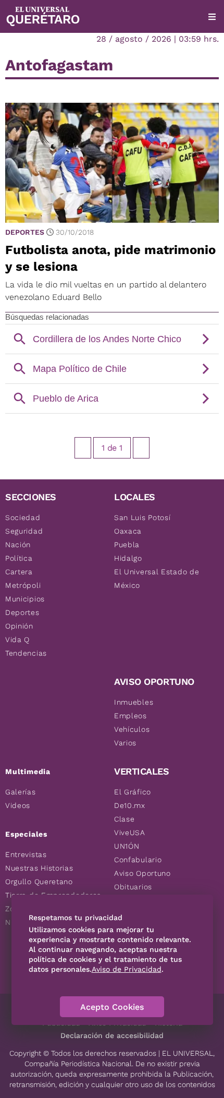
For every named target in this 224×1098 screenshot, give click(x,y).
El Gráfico (132, 792)
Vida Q (17, 639)
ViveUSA (129, 832)
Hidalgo (128, 558)
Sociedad (23, 517)
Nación (18, 544)
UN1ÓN (127, 846)
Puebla (127, 544)
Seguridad (24, 531)
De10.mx (129, 805)
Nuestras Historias (39, 868)
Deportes (24, 232)
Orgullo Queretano (39, 881)
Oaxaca (128, 531)
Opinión (19, 626)
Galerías (20, 792)
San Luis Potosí (142, 517)
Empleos (130, 715)
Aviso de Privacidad (126, 969)
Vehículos (132, 729)
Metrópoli (23, 585)
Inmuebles (133, 702)
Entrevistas (26, 854)
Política (19, 558)
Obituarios (133, 887)
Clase (124, 819)
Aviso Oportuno (142, 873)
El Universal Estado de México (156, 578)
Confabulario (137, 859)
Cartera (19, 572)
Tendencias (26, 653)
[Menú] (212, 17)
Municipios (25, 599)
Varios (125, 743)
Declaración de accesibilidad (112, 1035)
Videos (17, 805)
